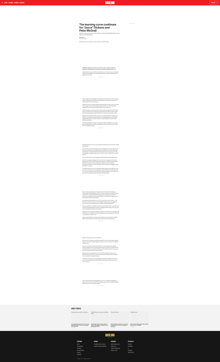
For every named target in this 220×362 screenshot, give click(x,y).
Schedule (22, 3)
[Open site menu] (2, 2)
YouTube (130, 344)
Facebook (130, 350)
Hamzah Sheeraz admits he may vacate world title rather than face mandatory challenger (119, 325)
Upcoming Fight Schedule (100, 344)
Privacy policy (114, 350)
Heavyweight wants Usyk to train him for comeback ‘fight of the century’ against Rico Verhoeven (80, 325)
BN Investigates (80, 350)
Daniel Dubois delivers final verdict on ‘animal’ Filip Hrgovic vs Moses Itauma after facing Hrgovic (99, 325)
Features (10, 3)
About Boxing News (115, 344)
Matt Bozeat (82, 37)
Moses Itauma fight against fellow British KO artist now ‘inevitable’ (139, 324)
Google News (131, 352)
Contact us (113, 346)
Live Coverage (80, 346)
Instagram (130, 346)
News (5, 3)
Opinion (16, 3)
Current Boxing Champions (100, 346)
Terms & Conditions (115, 348)
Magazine (213, 2)
